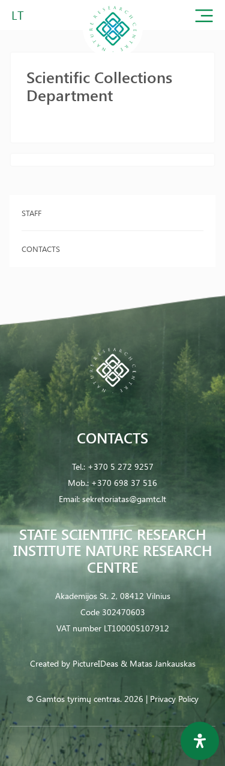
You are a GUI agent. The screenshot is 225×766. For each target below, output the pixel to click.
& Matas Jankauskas (158, 663)
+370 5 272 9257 (121, 466)
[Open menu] (204, 18)
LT (17, 15)
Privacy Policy (174, 698)
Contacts (41, 249)
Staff (31, 213)
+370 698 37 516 (124, 482)
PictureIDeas (95, 663)
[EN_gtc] (113, 56)
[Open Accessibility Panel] (200, 741)
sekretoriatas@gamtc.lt (124, 498)
